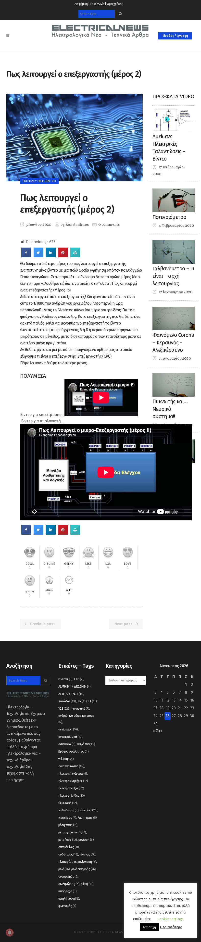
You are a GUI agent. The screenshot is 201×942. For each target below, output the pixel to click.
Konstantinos (77, 224)
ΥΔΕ (63, 708)
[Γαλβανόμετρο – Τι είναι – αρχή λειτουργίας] (173, 251)
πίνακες (65, 862)
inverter (65, 679)
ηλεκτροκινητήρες (73, 781)
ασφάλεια (66, 744)
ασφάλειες (86, 744)
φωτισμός (67, 906)
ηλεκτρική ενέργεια (72, 773)
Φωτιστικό (80, 708)
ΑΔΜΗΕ (65, 686)
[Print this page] (75, 255)
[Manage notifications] (9, 932)
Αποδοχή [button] (149, 927)
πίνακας (87, 854)
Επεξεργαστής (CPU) (94, 356)
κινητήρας (67, 817)
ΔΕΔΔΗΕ (82, 686)
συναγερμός (68, 876)
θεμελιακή (67, 803)
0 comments (109, 224)
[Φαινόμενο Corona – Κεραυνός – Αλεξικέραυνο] (173, 318)
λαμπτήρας (87, 817)
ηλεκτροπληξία (71, 788)
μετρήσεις (67, 840)
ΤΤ (92, 701)
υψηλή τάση (68, 898)
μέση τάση (67, 825)
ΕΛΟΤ (77, 694)
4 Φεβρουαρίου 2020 (176, 225)
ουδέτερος (68, 854)
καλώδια (89, 810)
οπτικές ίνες (68, 847)
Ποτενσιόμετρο (169, 217)
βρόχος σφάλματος (73, 751)
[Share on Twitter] (38, 255)
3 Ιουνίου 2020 (38, 224)
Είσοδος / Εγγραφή (175, 36)
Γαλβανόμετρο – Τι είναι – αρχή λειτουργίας (173, 276)
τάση (87, 884)
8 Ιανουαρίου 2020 (174, 358)
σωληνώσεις (68, 884)
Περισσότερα (171, 927)
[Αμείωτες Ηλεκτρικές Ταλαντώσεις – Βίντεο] (173, 119)
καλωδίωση (68, 810)
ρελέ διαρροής (83, 869)
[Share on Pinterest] (63, 255)
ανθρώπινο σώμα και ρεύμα (76, 719)
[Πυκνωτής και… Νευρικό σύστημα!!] (173, 384)
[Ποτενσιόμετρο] (173, 200)
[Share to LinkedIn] (51, 255)
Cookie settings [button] (170, 919)
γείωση (66, 759)
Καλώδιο (67, 701)
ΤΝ (82, 701)
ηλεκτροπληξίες (71, 795)
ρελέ (64, 869)
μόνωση (86, 840)
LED (78, 679)
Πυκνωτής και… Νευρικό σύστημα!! (170, 409)
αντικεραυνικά (70, 737)
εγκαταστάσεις (71, 766)
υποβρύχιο (67, 891)
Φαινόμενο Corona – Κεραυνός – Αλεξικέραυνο (173, 342)
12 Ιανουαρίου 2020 (175, 292)
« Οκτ (157, 730)
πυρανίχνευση (85, 862)
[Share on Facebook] (26, 255)
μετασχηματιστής (72, 832)
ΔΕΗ (64, 694)
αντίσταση (68, 729)
